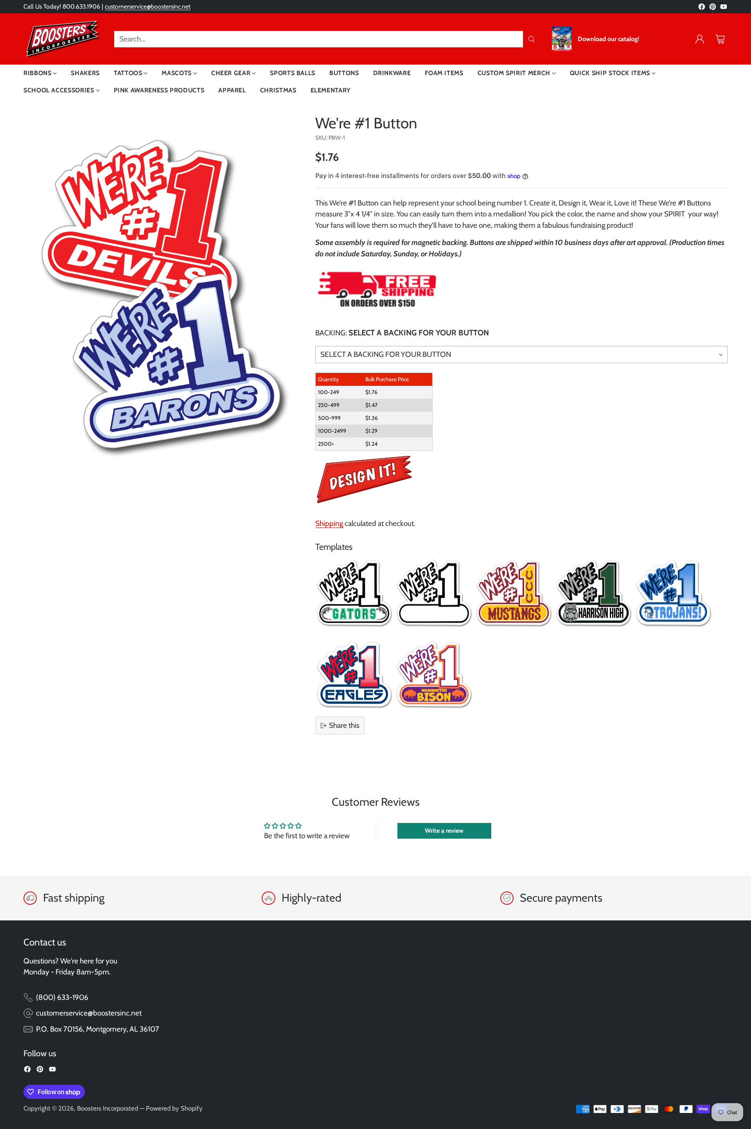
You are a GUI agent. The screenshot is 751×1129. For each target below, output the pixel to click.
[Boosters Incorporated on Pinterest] (713, 8)
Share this (344, 725)
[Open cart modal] (720, 39)
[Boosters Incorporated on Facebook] (702, 8)
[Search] (531, 39)
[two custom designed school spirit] (160, 294)
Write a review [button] (444, 830)
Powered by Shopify (174, 1108)
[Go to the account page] (700, 39)
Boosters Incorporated (107, 1108)
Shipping (329, 523)
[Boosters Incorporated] (62, 39)
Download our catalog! (608, 39)
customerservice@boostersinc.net (147, 6)
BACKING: (402, 332)
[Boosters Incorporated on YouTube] (724, 8)
